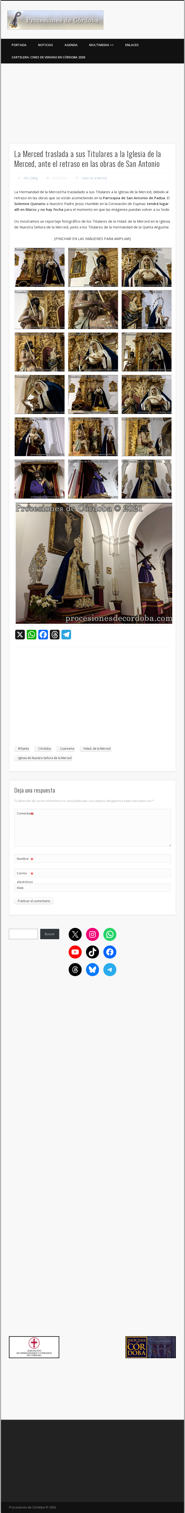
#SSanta (23, 748)
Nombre (25, 859)
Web (20, 888)
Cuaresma (67, 748)
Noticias (45, 45)
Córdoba (44, 748)
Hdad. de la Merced (94, 178)
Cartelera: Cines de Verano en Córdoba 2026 (48, 57)
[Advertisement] (92, 101)
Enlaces (132, 45)
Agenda (71, 45)
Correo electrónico (25, 877)
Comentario (25, 814)
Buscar (50, 934)
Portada (19, 45)
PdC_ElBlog (31, 178)
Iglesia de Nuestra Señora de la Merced (45, 758)
